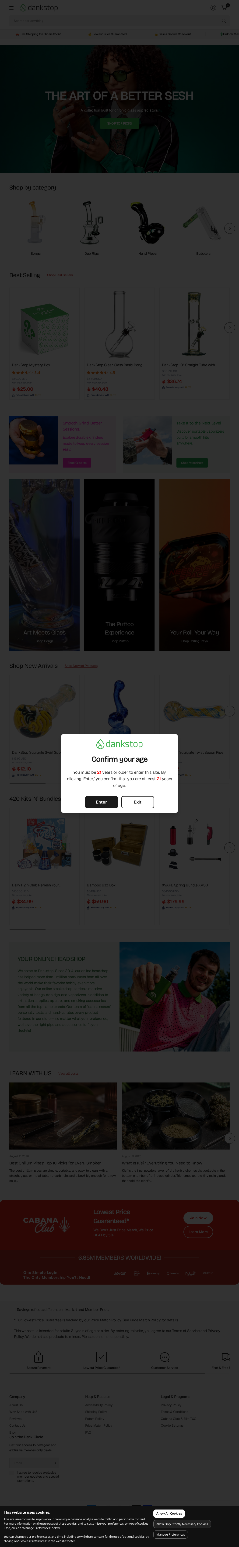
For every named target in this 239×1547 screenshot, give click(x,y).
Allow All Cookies (169, 1513)
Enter (101, 802)
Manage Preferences (170, 1534)
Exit (137, 802)
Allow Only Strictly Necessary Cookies (182, 1524)
